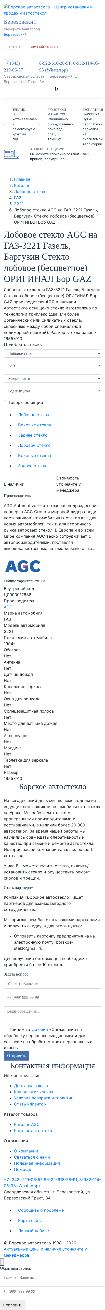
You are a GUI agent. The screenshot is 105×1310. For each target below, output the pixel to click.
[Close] (2, 1262)
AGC (8, 606)
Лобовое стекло (30, 191)
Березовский (15, 34)
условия (39, 1029)
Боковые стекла (34, 424)
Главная (15, 47)
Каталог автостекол (34, 1130)
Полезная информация (37, 1163)
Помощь (22, 1169)
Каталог (22, 185)
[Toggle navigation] (11, 55)
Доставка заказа (31, 1085)
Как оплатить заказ (33, 1091)
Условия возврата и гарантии (44, 1097)
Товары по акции (25, 402)
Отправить (16, 1055)
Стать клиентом (30, 1104)
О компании (26, 1150)
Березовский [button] (21, 21)
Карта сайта (30, 1220)
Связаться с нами (32, 1157)
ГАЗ (17, 197)
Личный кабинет (44, 47)
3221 (18, 203)
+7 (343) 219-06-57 (13, 67)
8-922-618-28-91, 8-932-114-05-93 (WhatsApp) (69, 67)
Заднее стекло (33, 435)
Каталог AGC (27, 1124)
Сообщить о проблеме (41, 1210)
